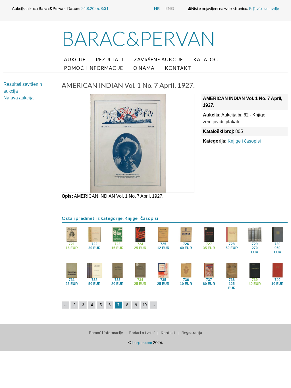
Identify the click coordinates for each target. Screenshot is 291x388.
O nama (144, 68)
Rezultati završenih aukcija (22, 87)
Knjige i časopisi (244, 141)
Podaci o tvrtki (142, 332)
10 (145, 305)
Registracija (191, 332)
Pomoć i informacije (93, 68)
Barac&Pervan (138, 38)
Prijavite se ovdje (264, 8)
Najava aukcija (18, 97)
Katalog (205, 59)
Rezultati (110, 59)
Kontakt (178, 68)
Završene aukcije (158, 59)
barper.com (142, 342)
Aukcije (75, 59)
